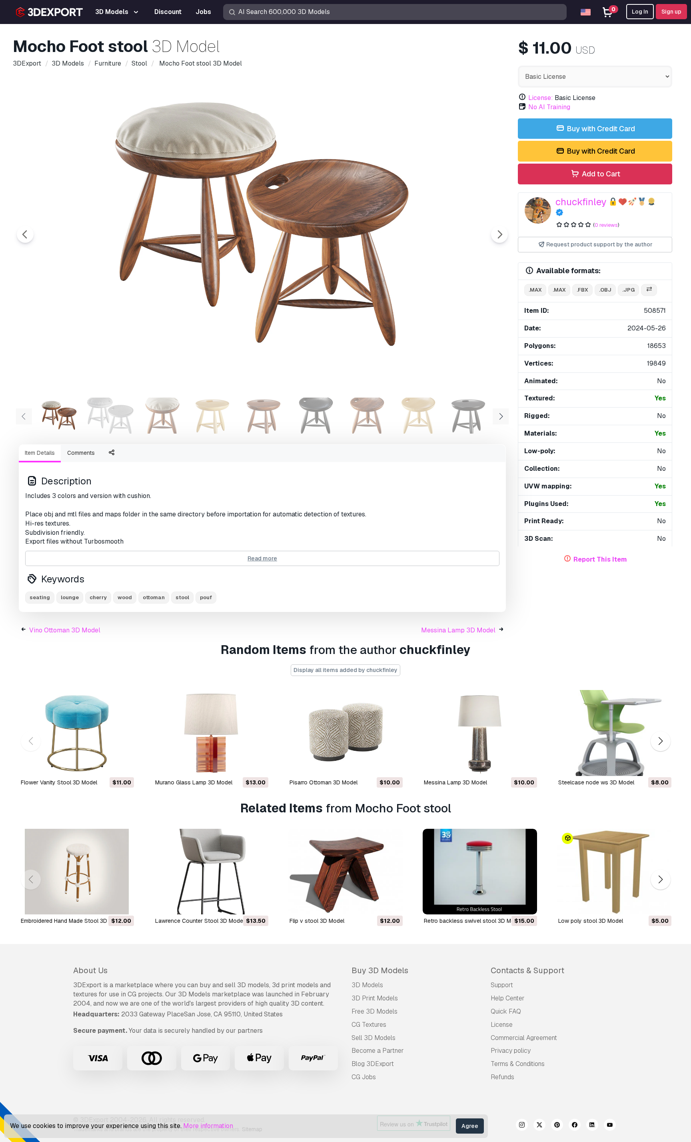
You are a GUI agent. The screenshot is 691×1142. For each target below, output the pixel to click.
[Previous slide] (25, 234)
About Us (90, 970)
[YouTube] (610, 1126)
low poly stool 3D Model (590, 920)
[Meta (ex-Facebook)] (575, 1126)
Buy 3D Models (379, 970)
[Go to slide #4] (213, 416)
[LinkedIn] (592, 1126)
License (502, 1024)
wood (125, 597)
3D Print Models (374, 998)
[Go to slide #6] (315, 416)
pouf (206, 597)
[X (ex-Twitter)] (539, 1126)
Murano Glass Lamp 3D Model (193, 782)
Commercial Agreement (524, 1038)
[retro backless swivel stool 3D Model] (480, 872)
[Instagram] (522, 1126)
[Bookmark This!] (122, 765)
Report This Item (600, 559)
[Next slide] (499, 234)
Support (502, 985)
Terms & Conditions (518, 1064)
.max (535, 289)
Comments (81, 452)
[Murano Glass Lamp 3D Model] (211, 733)
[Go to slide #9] (469, 416)
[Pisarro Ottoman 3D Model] (345, 733)
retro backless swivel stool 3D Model (473, 920)
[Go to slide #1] (59, 416)
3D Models (367, 985)
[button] (660, 741)
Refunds (502, 1077)
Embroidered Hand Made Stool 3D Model (72, 920)
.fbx (582, 289)
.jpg (628, 289)
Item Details (40, 452)
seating (40, 597)
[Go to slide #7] (366, 416)
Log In (640, 11)
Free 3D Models (374, 1011)
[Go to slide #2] (110, 416)
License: (540, 98)
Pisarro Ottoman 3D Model (323, 782)
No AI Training (549, 107)
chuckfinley (581, 202)
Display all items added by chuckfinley (345, 670)
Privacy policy (511, 1050)
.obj (605, 289)
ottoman (154, 597)
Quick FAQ (506, 1011)
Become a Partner (377, 1050)
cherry (98, 597)
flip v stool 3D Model (317, 920)
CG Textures (368, 1024)
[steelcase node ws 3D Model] (614, 733)
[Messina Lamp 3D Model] (480, 733)
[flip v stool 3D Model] (345, 872)
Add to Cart (600, 173)
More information (208, 1126)
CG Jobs (363, 1077)
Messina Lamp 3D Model (458, 630)
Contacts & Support (527, 970)
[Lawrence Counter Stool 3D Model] (211, 872)
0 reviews (606, 225)
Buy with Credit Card (600, 128)
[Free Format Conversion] (649, 290)
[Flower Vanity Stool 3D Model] (77, 733)
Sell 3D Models (373, 1038)
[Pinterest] (557, 1126)
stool (182, 597)
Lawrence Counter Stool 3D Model (199, 920)
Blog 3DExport (372, 1064)
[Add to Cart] (106, 765)
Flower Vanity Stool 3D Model (59, 782)
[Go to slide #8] (417, 416)
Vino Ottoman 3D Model (64, 630)
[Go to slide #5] (264, 416)
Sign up (671, 11)
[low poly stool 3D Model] (614, 872)
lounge (70, 597)
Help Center (508, 998)
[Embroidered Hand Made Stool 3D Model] (77, 872)
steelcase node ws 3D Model (596, 782)
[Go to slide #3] (162, 416)
